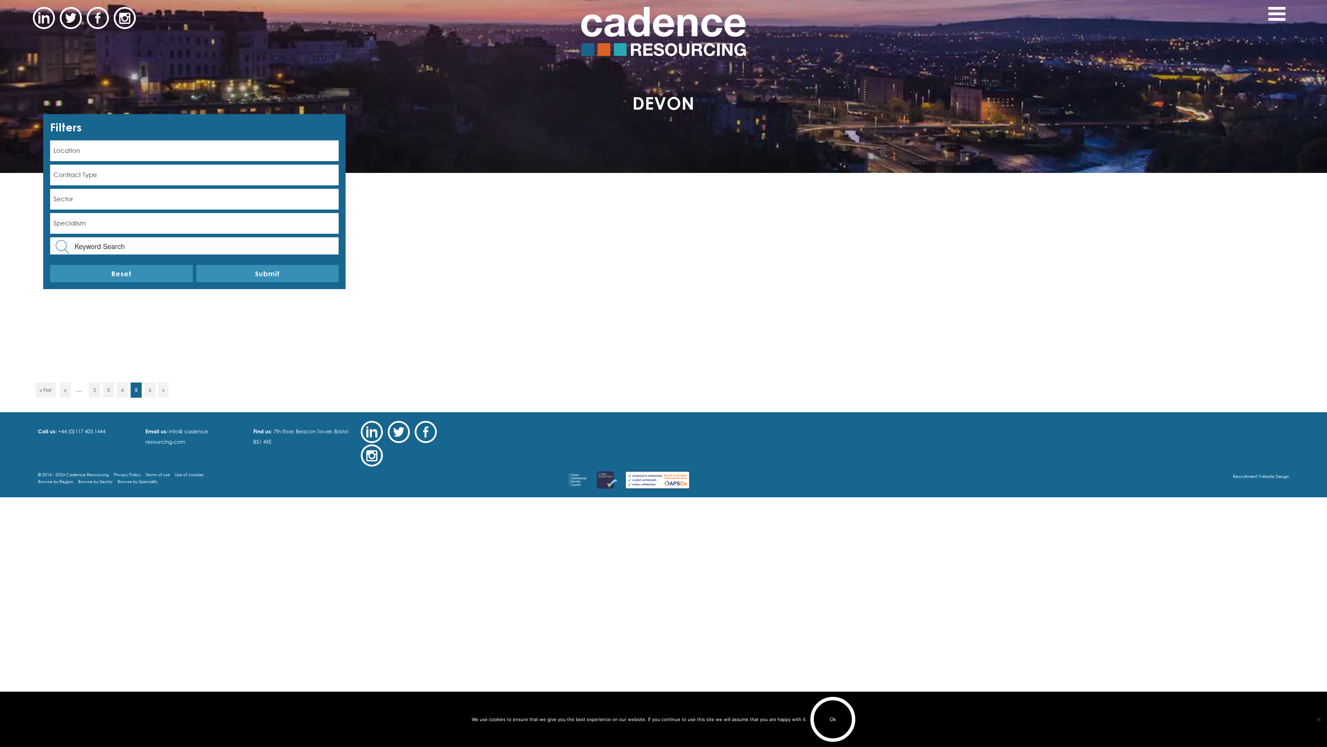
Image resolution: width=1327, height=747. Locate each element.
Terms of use (157, 474)
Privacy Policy (127, 474)
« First (45, 390)
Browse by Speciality (137, 481)
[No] (1318, 719)
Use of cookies (189, 474)
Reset (121, 273)
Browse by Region (55, 481)
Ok (833, 719)
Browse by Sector (95, 481)
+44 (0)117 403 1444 (81, 431)
